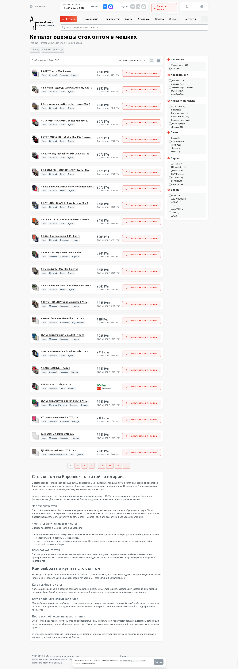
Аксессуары (176, 106)
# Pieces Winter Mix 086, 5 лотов (59, 269)
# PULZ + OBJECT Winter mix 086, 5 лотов (65, 219)
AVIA (173, 216)
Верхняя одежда (179, 120)
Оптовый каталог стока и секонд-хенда (61, 43)
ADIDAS (174, 202)
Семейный (176, 94)
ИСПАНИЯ (175, 177)
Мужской (175, 91)
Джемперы (176, 123)
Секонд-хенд (90, 19)
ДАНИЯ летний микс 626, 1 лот (59, 450)
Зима (173, 145)
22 (101, 465)
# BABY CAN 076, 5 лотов (55, 368)
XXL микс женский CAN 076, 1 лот (61, 417)
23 (110, 465)
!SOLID (174, 195)
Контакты (190, 19)
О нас (172, 19)
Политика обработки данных (47, 662)
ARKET (174, 213)
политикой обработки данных (132, 661)
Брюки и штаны (178, 117)
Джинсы (175, 127)
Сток (173, 68)
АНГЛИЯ (174, 164)
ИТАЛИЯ (175, 181)
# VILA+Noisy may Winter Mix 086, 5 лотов (65, 153)
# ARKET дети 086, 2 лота (56, 71)
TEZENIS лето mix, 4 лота (56, 384)
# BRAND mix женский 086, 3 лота (60, 236)
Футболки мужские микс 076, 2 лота (62, 335)
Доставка (144, 19)
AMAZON (175, 209)
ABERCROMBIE (178, 199)
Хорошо (158, 662)
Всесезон (175, 141)
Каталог (70, 19)
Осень (174, 152)
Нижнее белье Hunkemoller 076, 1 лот (63, 318)
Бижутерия (176, 110)
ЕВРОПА (175, 174)
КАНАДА (175, 184)
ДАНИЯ (174, 171)
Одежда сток (112, 19)
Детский (175, 80)
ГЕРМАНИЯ (176, 167)
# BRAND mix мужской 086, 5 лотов (61, 252)
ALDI (173, 206)
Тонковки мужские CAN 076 (57, 433)
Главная (34, 43)
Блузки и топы (177, 113)
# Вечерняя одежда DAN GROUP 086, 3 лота (66, 87)
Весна (174, 138)
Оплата (159, 19)
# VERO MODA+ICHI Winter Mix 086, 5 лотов (66, 137)
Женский (175, 84)
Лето (173, 148)
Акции (128, 19)
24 (118, 465)
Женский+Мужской (180, 87)
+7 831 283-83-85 (73, 7)
